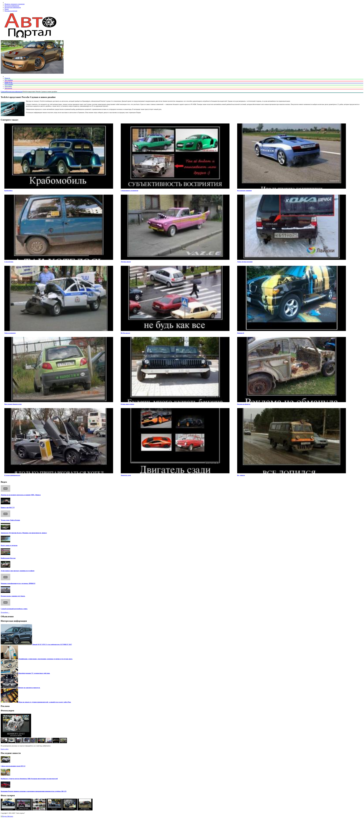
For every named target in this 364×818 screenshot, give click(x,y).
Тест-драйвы (9, 80)
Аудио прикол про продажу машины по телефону (18, 571)
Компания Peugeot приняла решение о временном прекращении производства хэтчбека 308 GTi (33, 791)
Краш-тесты (8, 82)
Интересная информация (13, 7)
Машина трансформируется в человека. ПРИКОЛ (18, 583)
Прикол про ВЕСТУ (8, 507)
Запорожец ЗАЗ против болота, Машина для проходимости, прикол (24, 533)
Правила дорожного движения (14, 4)
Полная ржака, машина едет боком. (13, 596)
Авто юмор (8, 86)
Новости (7, 78)
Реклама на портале (11, 11)
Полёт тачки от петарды (9, 545)
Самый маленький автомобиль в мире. (14, 609)
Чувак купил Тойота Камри (10, 520)
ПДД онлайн (9, 84)
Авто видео (8, 88)
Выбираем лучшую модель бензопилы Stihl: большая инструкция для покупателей (29, 778)
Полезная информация (12, 6)
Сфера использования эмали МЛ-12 (13, 766)
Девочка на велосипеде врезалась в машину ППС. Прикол (21, 495)
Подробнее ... (5, 612)
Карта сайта (4, 749)
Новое (7, 9)
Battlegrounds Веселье (8, 558)
